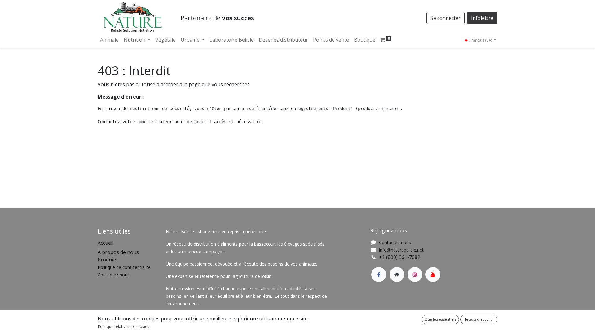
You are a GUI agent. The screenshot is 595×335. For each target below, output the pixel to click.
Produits (107, 259)
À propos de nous (118, 252)
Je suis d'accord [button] (479, 319)
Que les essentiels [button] (440, 319)
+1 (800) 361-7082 (399, 257)
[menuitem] (109, 40)
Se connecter (445, 18)
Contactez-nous (395, 242)
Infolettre (482, 18)
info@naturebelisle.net (401, 250)
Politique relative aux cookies (123, 326)
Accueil (105, 242)
